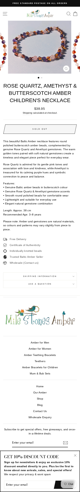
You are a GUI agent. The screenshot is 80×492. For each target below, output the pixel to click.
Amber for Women (40, 348)
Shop (40, 398)
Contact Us (40, 411)
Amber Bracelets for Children (40, 367)
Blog (40, 405)
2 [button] (42, 78)
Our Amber (40, 392)
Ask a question (40, 284)
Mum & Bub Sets (40, 373)
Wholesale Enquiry (40, 417)
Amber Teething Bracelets (40, 355)
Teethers (40, 361)
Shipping (27, 113)
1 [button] (39, 78)
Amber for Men (40, 342)
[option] (40, 3)
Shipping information (40, 276)
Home (40, 386)
